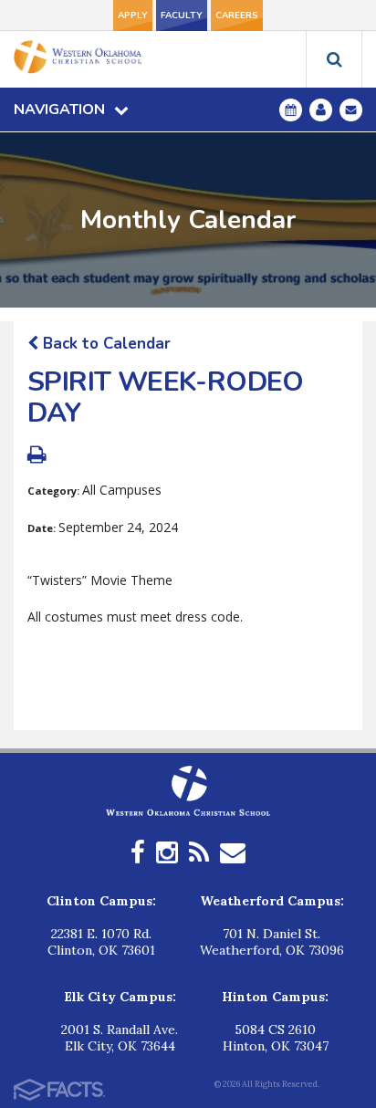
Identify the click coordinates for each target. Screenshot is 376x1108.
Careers (236, 15)
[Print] (37, 456)
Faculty (182, 15)
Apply (133, 15)
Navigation (59, 109)
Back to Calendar (104, 343)
